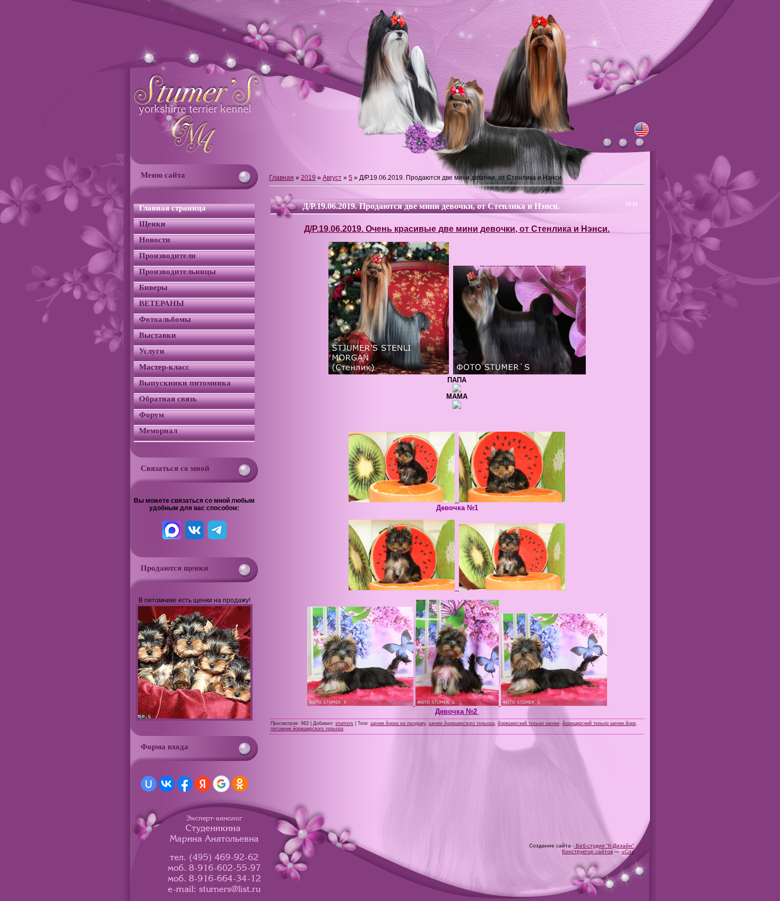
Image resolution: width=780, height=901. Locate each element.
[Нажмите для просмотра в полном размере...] (388, 372)
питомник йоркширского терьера (307, 728)
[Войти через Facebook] (185, 784)
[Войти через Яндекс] (203, 784)
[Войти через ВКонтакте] (167, 784)
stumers (344, 723)
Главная (281, 177)
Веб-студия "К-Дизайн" (604, 845)
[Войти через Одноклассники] (240, 784)
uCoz (627, 851)
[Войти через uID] (149, 784)
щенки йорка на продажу (398, 723)
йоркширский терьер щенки (528, 723)
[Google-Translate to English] (642, 135)
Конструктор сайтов (587, 851)
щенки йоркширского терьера (462, 723)
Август (332, 177)
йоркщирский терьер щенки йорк (599, 723)
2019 (308, 177)
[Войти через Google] (221, 783)
